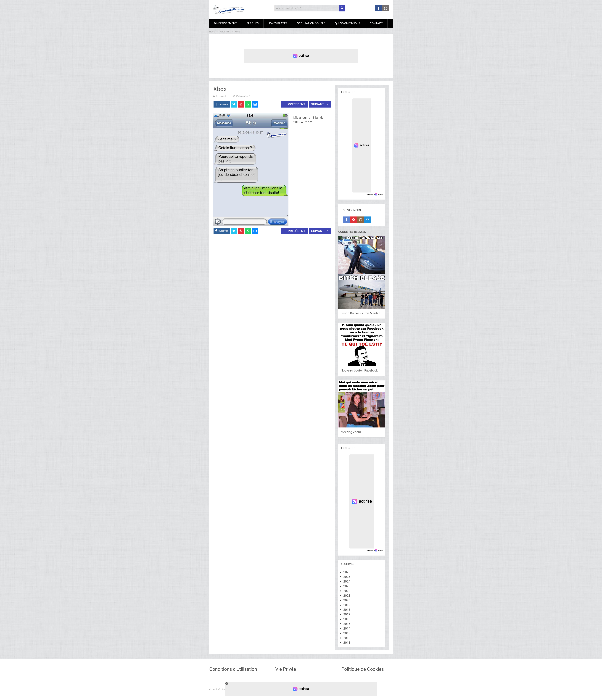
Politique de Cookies (362, 669)
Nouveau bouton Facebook (359, 370)
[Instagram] (360, 219)
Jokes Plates (277, 23)
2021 (346, 595)
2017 (346, 614)
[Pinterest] (353, 219)
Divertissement (225, 23)
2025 (346, 577)
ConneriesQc (221, 96)
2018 (346, 610)
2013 (346, 633)
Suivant (318, 104)
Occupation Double (311, 23)
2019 (346, 605)
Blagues (252, 23)
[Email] (367, 219)
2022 (346, 591)
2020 (346, 600)
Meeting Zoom (351, 432)
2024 (346, 581)
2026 (346, 572)
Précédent (296, 104)
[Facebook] (346, 219)
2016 (346, 619)
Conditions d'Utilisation (233, 669)
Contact (376, 23)
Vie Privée (285, 669)
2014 (346, 628)
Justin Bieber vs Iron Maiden (360, 313)
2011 (346, 642)
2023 (346, 586)
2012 (346, 638)
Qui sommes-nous (347, 23)
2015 (346, 624)
